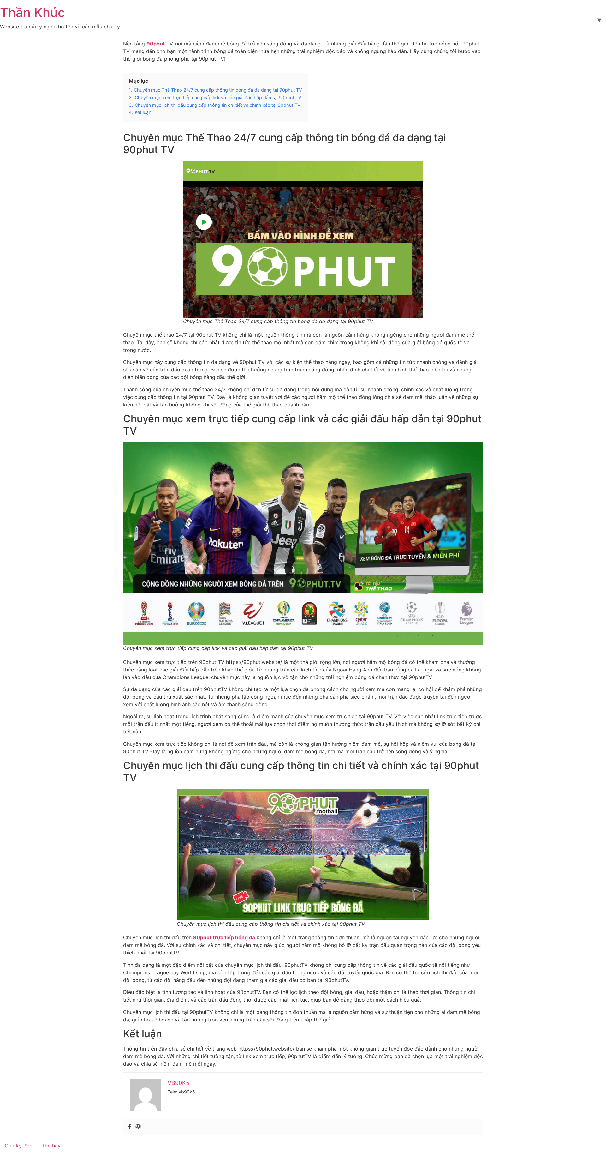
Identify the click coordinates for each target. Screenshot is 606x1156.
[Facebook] (129, 1127)
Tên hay (51, 1145)
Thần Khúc (32, 12)
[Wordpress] (138, 1127)
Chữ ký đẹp (19, 1145)
